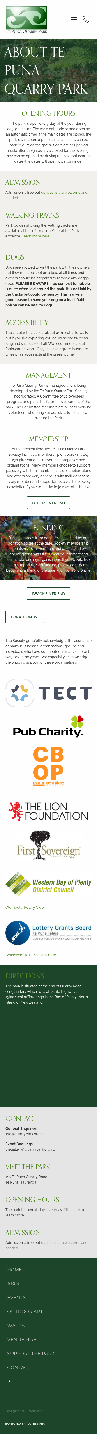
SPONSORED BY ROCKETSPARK (25, 1423)
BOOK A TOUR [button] (23, 1018)
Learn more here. (36, 235)
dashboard (35, 1411)
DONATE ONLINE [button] (25, 616)
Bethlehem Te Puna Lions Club (30, 954)
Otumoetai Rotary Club (24, 907)
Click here (72, 1209)
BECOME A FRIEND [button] (48, 502)
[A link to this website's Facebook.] (9, 1382)
